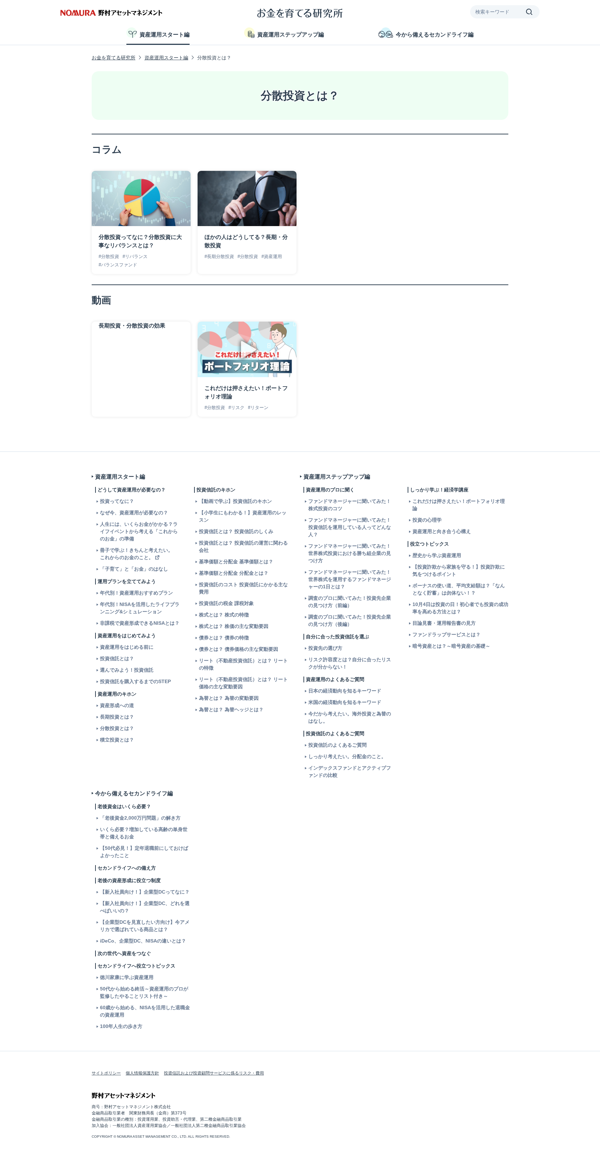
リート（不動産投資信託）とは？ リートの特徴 (243, 664)
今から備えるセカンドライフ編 (435, 35)
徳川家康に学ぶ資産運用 (126, 977)
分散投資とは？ (117, 728)
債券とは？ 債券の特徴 (224, 637)
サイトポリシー (106, 1073)
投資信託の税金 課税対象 (226, 603)
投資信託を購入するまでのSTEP (135, 681)
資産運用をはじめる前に (126, 647)
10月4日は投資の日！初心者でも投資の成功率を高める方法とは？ (460, 608)
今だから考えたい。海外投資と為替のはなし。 (349, 717)
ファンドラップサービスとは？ (446, 634)
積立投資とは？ (117, 740)
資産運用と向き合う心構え (441, 531)
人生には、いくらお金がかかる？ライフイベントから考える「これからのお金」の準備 (139, 531)
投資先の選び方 (325, 648)
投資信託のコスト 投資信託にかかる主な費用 (243, 588)
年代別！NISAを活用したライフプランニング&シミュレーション (140, 608)
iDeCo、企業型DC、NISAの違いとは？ (143, 941)
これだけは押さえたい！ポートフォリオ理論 (458, 504)
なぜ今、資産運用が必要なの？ (134, 512)
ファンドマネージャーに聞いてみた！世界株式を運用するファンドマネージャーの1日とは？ (349, 579)
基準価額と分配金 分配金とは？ (233, 573)
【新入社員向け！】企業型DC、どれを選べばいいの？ (145, 907)
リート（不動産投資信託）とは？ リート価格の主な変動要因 (243, 683)
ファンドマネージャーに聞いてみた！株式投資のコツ (349, 504)
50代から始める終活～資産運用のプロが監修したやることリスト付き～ (144, 992)
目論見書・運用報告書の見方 (444, 623)
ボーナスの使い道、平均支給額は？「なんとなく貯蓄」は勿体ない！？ (458, 589)
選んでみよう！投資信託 (126, 670)
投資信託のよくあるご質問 (337, 745)
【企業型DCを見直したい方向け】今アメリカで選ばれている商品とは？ (145, 925)
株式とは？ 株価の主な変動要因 (233, 626)
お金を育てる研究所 (113, 57)
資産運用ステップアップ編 (290, 35)
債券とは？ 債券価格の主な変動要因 (238, 649)
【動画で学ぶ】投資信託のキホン (235, 501)
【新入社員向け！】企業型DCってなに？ (145, 892)
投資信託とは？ (117, 658)
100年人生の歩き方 (121, 1026)
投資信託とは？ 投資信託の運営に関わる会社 (243, 546)
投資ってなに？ (117, 501)
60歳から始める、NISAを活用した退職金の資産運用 (145, 1011)
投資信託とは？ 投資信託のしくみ (236, 531)
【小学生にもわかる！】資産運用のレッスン (242, 516)
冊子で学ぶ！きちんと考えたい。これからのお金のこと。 (136, 553)
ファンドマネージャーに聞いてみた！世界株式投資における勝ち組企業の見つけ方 (349, 553)
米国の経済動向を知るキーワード (344, 702)
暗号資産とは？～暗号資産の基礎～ (451, 646)
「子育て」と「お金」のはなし (134, 569)
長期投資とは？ (117, 717)
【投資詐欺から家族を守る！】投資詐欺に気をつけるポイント (458, 570)
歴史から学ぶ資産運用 (436, 555)
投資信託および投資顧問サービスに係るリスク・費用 (214, 1073)
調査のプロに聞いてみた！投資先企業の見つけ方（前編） (349, 601)
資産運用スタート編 (165, 35)
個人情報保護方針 (142, 1073)
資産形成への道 (117, 705)
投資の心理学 (427, 520)
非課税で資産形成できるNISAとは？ (140, 623)
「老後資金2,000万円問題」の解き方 (140, 818)
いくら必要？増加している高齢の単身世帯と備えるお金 (144, 833)
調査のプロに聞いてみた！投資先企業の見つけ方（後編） (349, 620)
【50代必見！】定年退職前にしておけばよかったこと (144, 851)
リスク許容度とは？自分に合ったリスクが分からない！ (349, 663)
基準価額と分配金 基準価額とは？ (236, 561)
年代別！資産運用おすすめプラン (136, 593)
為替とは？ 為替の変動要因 (229, 698)
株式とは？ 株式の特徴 (224, 614)
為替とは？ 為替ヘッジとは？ (231, 709)
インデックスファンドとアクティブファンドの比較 (349, 771)
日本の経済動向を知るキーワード (344, 691)
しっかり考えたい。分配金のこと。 (347, 756)
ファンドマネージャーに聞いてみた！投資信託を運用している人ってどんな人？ (349, 527)
